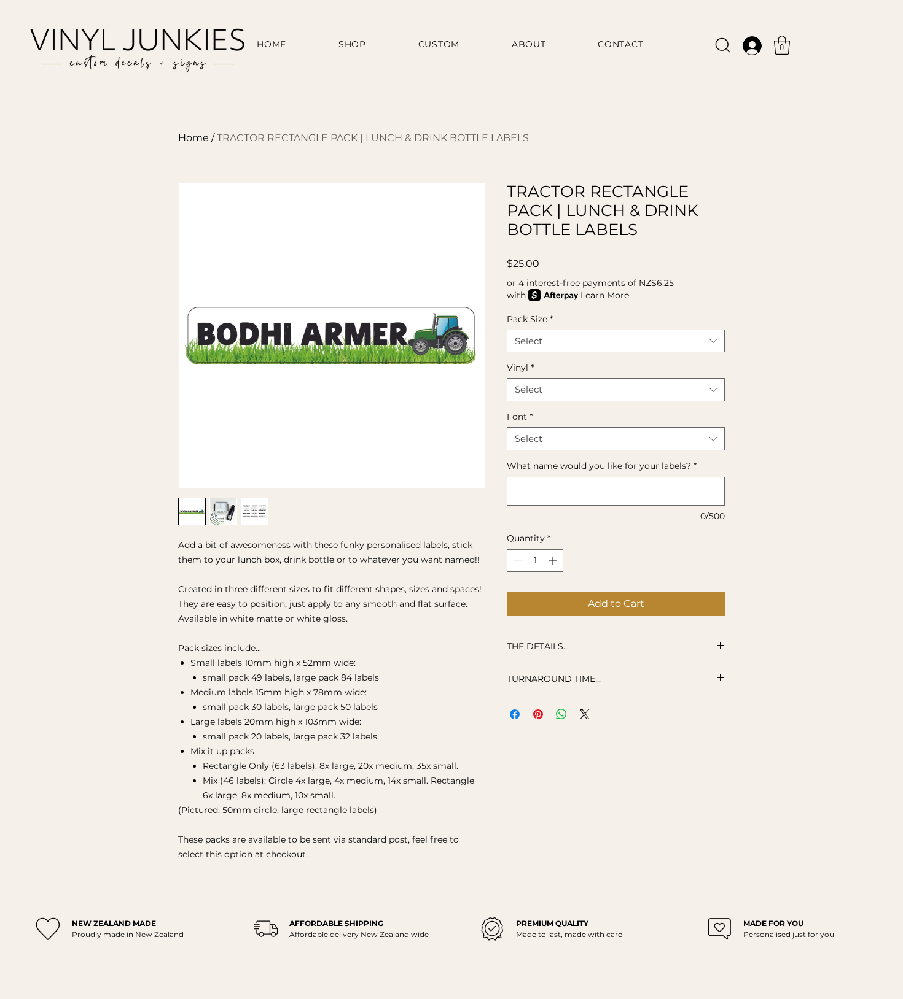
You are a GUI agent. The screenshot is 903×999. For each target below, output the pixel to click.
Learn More (604, 295)
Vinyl (520, 367)
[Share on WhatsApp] (561, 714)
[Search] (722, 45)
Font (520, 416)
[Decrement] (516, 560)
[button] (782, 45)
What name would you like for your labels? (602, 465)
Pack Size (530, 319)
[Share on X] (584, 714)
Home (193, 138)
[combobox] (616, 341)
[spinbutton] (535, 560)
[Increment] (553, 560)
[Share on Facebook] (514, 714)
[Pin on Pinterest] (538, 714)
